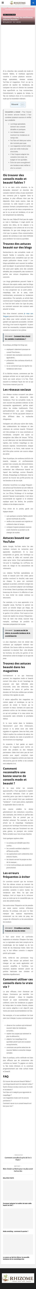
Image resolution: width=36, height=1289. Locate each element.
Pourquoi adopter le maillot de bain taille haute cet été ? (17, 1204)
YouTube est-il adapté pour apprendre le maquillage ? (17, 1093)
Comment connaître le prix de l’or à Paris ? (18, 1159)
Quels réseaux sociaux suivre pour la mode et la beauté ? (18, 1088)
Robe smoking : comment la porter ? (15, 1231)
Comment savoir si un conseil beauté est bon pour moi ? (17, 1104)
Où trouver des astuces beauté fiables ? (17, 1081)
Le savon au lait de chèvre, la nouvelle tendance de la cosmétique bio (16, 1258)
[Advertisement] (18, 49)
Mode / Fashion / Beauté (9, 14)
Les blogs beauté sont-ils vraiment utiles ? (18, 1084)
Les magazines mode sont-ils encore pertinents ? (16, 1099)
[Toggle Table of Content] (21, 104)
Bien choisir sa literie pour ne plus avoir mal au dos (18, 1170)
